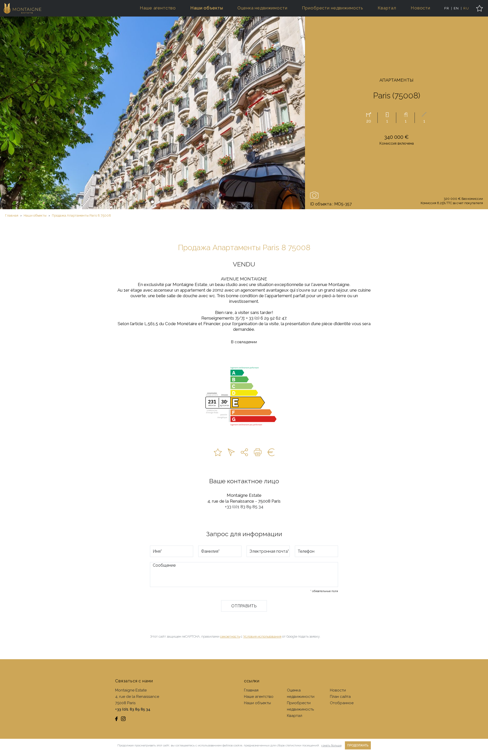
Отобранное (342, 703)
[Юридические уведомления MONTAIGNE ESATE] (270, 452)
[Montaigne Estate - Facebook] (116, 718)
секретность (230, 636)
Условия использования (262, 636)
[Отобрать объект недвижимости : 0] (479, 8)
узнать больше (331, 745)
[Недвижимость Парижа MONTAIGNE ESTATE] (23, 8)
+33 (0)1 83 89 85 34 (244, 506)
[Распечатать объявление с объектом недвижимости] (258, 452)
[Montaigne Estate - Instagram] (123, 718)
